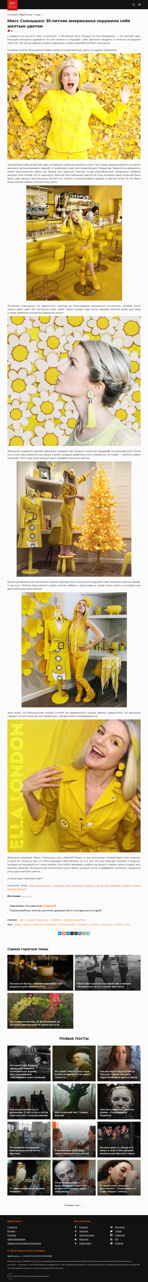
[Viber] (80, 933)
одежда (83, 924)
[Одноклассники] (64, 933)
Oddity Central (26, 896)
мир (37, 14)
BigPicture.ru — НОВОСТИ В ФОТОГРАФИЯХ (29, 1256)
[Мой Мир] (68, 933)
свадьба (106, 924)
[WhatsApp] (84, 933)
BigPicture (26, 14)
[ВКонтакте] (60, 933)
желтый (37, 924)
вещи (18, 924)
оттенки (94, 924)
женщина (50, 924)
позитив (56, 920)
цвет (128, 924)
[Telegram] (88, 933)
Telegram (48, 906)
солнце (118, 924)
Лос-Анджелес (67, 924)
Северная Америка (74, 920)
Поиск (128, 4)
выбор (27, 924)
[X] (72, 933)
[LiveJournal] (76, 933)
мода (30, 920)
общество (42, 920)
